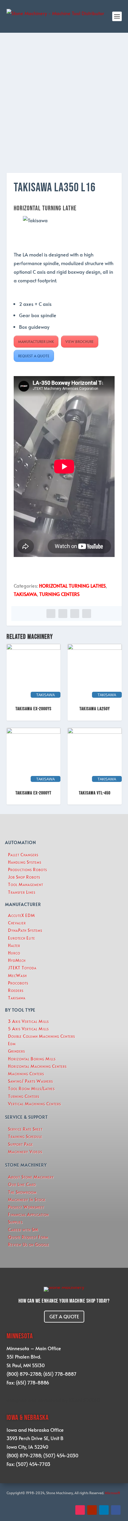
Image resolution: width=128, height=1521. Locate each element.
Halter (14, 945)
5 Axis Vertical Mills (28, 1029)
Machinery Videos (25, 1151)
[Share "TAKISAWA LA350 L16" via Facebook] (50, 613)
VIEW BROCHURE (79, 341)
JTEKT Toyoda (22, 968)
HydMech (17, 960)
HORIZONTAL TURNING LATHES (72, 585)
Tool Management (25, 884)
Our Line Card (22, 1184)
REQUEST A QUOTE (33, 355)
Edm (12, 1043)
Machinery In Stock (27, 1199)
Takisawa (17, 998)
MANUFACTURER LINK (36, 341)
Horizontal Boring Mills (32, 1059)
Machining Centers (26, 1073)
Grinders (16, 1051)
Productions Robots (27, 869)
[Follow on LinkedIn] (104, 1510)
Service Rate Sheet (25, 1129)
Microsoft (113, 1492)
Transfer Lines (21, 892)
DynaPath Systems (25, 930)
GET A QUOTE (64, 1316)
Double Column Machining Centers (41, 1036)
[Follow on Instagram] (80, 1510)
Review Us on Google (28, 1244)
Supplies (15, 1222)
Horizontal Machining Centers (37, 1066)
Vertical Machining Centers (34, 1104)
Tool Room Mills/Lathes (31, 1088)
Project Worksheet (26, 1207)
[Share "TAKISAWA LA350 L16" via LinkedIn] (74, 613)
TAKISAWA (25, 594)
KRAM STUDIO (84, 1400)
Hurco (14, 953)
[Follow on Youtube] (92, 1510)
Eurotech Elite (21, 938)
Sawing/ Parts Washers (30, 1081)
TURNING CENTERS (59, 594)
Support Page (20, 1144)
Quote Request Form (28, 1237)
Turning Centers (23, 1096)
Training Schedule (25, 1136)
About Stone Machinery (31, 1177)
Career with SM (23, 1229)
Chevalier (17, 923)
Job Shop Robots (24, 877)
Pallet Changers (23, 854)
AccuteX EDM (21, 915)
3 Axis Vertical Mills (28, 1021)
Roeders (16, 990)
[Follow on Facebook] (116, 1510)
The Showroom (22, 1192)
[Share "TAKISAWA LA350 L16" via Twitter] (62, 613)
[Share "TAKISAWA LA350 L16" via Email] (86, 613)
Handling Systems (24, 862)
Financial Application (28, 1214)
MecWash (17, 975)
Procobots (18, 983)
